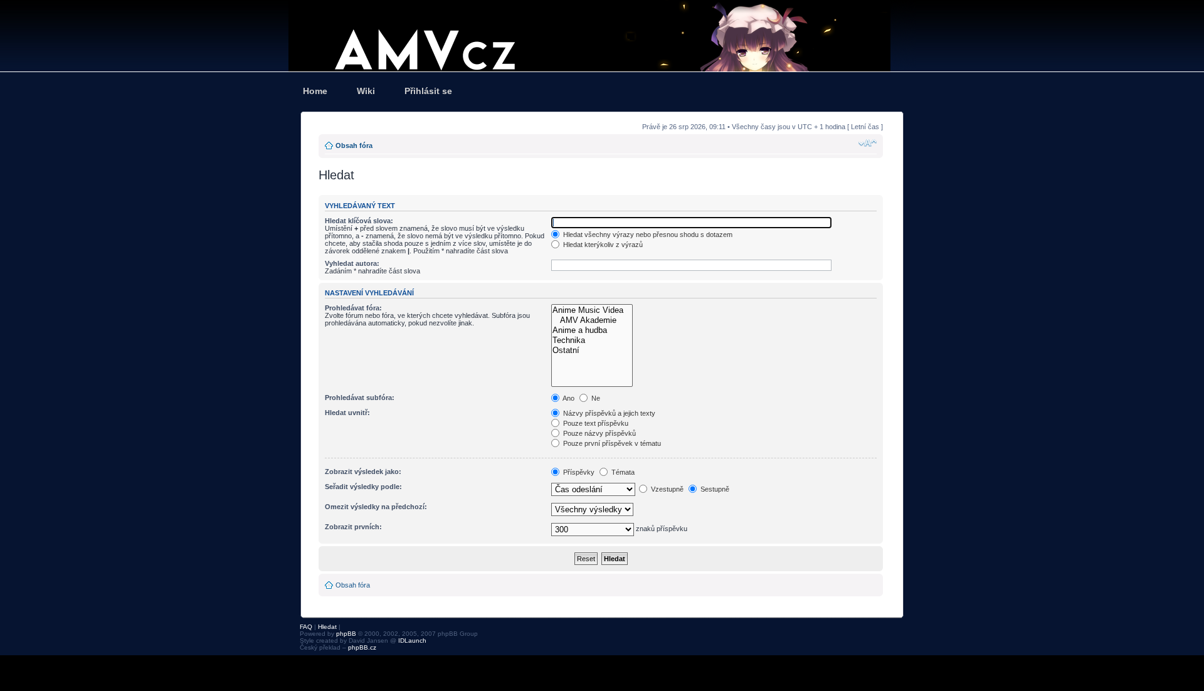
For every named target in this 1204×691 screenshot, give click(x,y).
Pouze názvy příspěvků (598, 433)
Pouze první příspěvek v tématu (611, 443)
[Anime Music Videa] (591, 310)
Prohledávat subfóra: (359, 397)
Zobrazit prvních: (353, 526)
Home (315, 91)
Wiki (366, 91)
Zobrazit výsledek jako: (363, 471)
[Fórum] (602, 35)
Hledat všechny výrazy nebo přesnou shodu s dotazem (646, 234)
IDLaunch (412, 640)
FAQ (306, 626)
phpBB (346, 633)
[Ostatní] (591, 351)
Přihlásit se (428, 91)
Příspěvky (577, 472)
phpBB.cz (362, 647)
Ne (594, 398)
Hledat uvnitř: (347, 412)
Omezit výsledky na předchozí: (376, 506)
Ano (567, 398)
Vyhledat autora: (352, 263)
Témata (622, 472)
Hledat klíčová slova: (359, 220)
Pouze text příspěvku (594, 423)
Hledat (327, 626)
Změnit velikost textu (867, 143)
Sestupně (714, 489)
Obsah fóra (353, 145)
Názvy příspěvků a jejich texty (608, 413)
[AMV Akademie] (591, 320)
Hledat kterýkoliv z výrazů (602, 244)
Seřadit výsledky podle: (363, 486)
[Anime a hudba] (591, 330)
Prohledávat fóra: (353, 308)
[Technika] (591, 340)
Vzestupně (666, 489)
